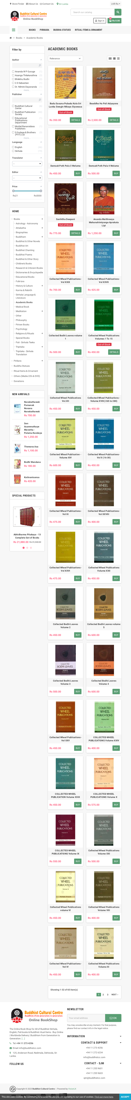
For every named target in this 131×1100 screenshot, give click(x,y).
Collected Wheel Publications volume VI (65, 909)
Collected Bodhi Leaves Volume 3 (65, 682)
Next (115, 994)
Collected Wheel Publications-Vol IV (65, 965)
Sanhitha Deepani (65, 219)
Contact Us (48, 4)
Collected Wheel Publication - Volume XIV (65, 456)
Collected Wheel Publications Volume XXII (103, 569)
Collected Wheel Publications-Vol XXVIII (104, 512)
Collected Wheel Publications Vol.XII (65, 399)
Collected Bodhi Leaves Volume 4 (103, 682)
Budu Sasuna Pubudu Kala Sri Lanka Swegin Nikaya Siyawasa (65, 105)
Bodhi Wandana (32, 462)
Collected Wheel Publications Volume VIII (103, 909)
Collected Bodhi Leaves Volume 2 (65, 626)
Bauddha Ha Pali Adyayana (104, 103)
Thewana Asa (31, 446)
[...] (23, 1038)
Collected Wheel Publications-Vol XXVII (104, 280)
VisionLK (72, 1089)
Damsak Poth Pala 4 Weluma (104, 165)
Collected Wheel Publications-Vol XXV (65, 739)
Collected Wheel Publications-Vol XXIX (65, 280)
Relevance (55, 58)
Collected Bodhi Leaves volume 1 (65, 337)
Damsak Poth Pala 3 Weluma (65, 165)
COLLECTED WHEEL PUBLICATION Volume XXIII (65, 795)
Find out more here (104, 1097)
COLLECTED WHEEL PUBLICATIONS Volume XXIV (104, 739)
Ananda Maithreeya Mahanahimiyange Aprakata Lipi (104, 222)
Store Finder (17, 4)
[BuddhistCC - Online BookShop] (29, 16)
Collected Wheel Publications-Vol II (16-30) (104, 456)
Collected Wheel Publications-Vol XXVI (65, 569)
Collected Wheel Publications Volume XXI (103, 852)
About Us (33, 4)
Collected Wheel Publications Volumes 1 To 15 (103, 337)
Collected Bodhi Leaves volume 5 (103, 626)
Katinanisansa (31, 477)
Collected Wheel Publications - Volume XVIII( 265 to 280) (104, 399)
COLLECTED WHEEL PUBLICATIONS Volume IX (65, 852)
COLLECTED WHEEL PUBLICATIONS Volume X (103, 795)
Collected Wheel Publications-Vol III (65, 512)
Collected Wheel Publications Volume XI (103, 965)
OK (114, 1018)
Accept (125, 1097)
